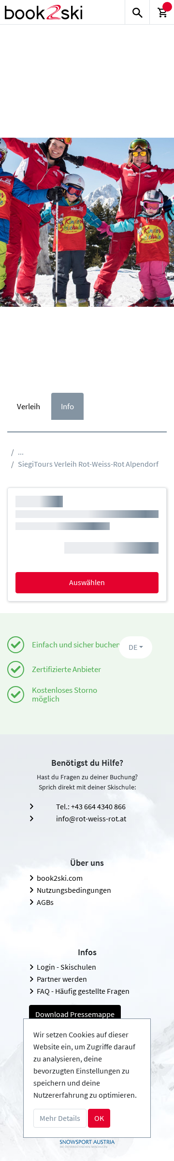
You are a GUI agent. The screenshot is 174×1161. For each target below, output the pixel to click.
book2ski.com (60, 878)
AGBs (45, 902)
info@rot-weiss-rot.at (91, 818)
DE (133, 647)
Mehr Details (60, 1118)
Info (67, 406)
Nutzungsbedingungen (74, 890)
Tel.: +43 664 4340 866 (91, 806)
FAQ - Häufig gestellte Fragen (83, 991)
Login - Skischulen (66, 967)
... (21, 452)
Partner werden (62, 979)
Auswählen (87, 582)
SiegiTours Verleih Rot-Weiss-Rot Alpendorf (88, 464)
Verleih (28, 406)
